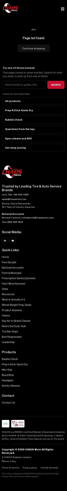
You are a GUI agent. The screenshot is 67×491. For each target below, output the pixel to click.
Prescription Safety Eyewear (19, 278)
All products (13, 101)
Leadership (8, 342)
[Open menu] (63, 8)
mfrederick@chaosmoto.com (38, 217)
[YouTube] (13, 240)
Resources (8, 294)
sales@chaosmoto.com (14, 199)
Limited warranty (49, 467)
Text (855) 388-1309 (12, 222)
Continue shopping (33, 48)
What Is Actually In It (13, 299)
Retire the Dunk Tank (14, 326)
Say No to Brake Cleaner (16, 320)
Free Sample (9, 262)
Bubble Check (13, 119)
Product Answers (12, 310)
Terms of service (10, 467)
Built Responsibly (12, 336)
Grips (5, 288)
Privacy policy (30, 467)
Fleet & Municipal (12, 272)
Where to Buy (9, 461)
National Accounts (13, 267)
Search (55, 85)
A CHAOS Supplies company (16, 457)
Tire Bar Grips (10, 331)
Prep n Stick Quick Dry (15, 364)
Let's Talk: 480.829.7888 (15, 194)
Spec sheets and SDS (18, 138)
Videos (6, 315)
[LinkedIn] (5, 240)
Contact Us (8, 402)
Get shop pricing (15, 147)
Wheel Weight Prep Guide (16, 304)
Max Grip (7, 369)
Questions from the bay (20, 129)
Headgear (8, 380)
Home (5, 256)
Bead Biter (8, 375)
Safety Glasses (11, 385)
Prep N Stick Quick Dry (19, 110)
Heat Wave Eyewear (13, 283)
